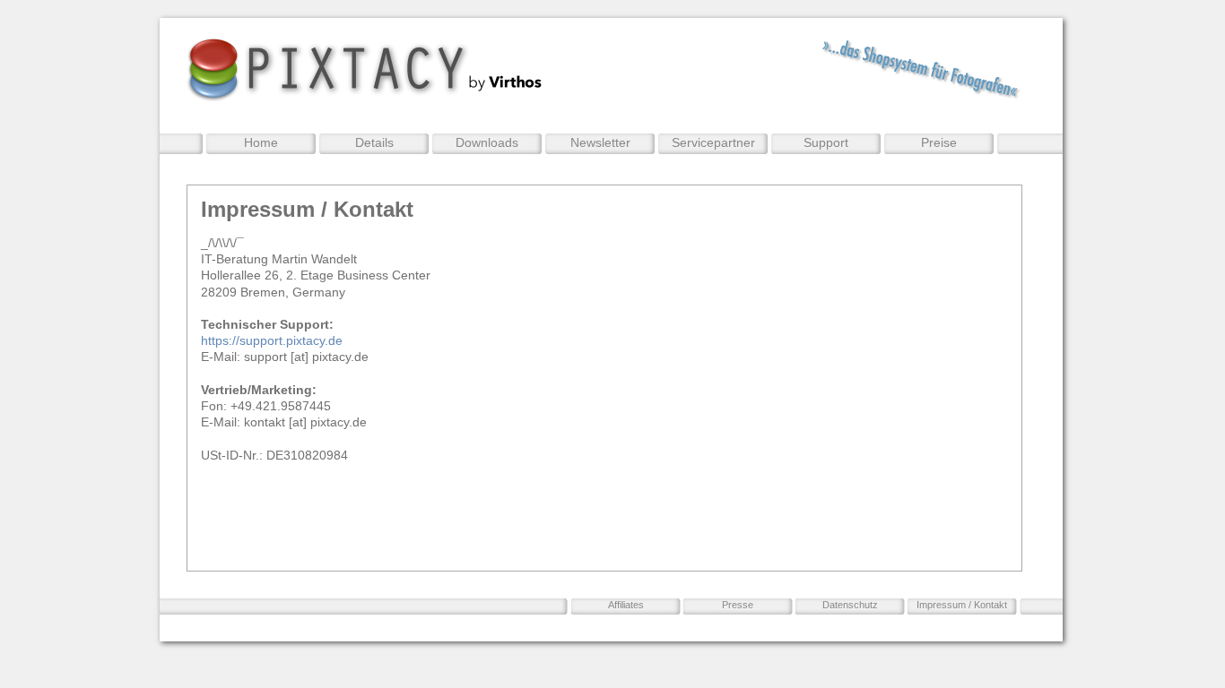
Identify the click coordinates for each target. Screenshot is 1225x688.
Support (826, 142)
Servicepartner (713, 142)
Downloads (487, 142)
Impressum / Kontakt (962, 604)
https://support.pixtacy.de (272, 340)
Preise (939, 142)
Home (261, 142)
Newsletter (600, 142)
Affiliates (626, 604)
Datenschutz (850, 604)
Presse (737, 604)
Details (374, 142)
